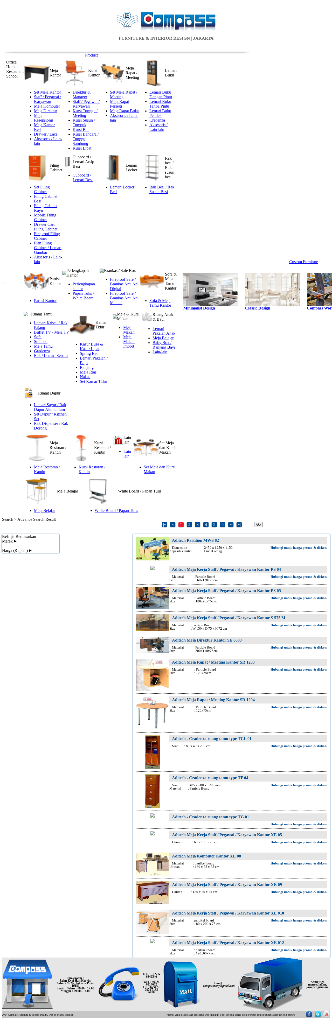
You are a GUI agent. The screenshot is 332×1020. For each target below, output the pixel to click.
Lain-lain (160, 352)
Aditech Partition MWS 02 (195, 540)
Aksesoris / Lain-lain (158, 127)
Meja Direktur (45, 111)
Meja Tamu (43, 346)
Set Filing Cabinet (42, 189)
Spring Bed (89, 353)
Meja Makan (129, 329)
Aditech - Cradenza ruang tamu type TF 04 (210, 778)
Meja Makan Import (129, 341)
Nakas (85, 377)
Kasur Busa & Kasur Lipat (91, 346)
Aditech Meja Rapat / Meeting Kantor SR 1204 (213, 700)
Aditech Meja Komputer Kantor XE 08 (206, 856)
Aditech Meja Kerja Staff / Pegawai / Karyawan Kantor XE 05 (227, 835)
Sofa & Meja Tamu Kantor (160, 302)
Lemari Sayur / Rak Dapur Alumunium (50, 407)
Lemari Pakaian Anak (164, 330)
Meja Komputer (47, 106)
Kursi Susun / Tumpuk (84, 122)
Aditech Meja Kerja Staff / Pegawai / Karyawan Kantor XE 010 (228, 913)
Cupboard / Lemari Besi (83, 177)
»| (239, 524)
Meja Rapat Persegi (119, 103)
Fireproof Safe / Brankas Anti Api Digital (124, 284)
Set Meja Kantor (47, 92)
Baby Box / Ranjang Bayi (164, 344)
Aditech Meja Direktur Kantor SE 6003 (207, 640)
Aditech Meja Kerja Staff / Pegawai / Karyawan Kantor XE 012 (228, 942)
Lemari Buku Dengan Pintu (160, 94)
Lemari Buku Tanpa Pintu (160, 103)
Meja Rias (88, 372)
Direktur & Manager (82, 94)
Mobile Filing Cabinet (45, 217)
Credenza (157, 120)
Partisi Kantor (45, 300)
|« (164, 524)
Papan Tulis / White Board (83, 295)
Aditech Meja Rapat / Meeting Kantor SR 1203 (213, 662)
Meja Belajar (163, 338)
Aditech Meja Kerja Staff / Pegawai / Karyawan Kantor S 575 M (228, 618)
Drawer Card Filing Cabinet (45, 226)
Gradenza (42, 351)
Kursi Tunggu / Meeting (85, 113)
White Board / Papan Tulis (116, 510)
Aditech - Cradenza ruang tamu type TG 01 (210, 817)
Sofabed (40, 341)
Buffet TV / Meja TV (51, 332)
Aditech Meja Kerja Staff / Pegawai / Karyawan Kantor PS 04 (226, 569)
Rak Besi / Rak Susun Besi (161, 189)
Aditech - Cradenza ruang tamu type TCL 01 (212, 738)
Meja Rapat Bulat (124, 111)
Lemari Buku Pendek (160, 113)
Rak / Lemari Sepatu (51, 355)
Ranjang (87, 367)
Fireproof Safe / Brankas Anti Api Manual (124, 298)
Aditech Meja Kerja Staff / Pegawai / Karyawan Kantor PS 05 (226, 590)
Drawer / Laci (45, 134)
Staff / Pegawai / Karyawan (47, 99)
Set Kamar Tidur (93, 381)
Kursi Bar (81, 129)
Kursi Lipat (82, 148)
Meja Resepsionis (43, 117)
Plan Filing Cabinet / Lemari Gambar (47, 248)
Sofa (38, 337)
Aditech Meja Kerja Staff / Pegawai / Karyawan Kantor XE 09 (227, 884)
